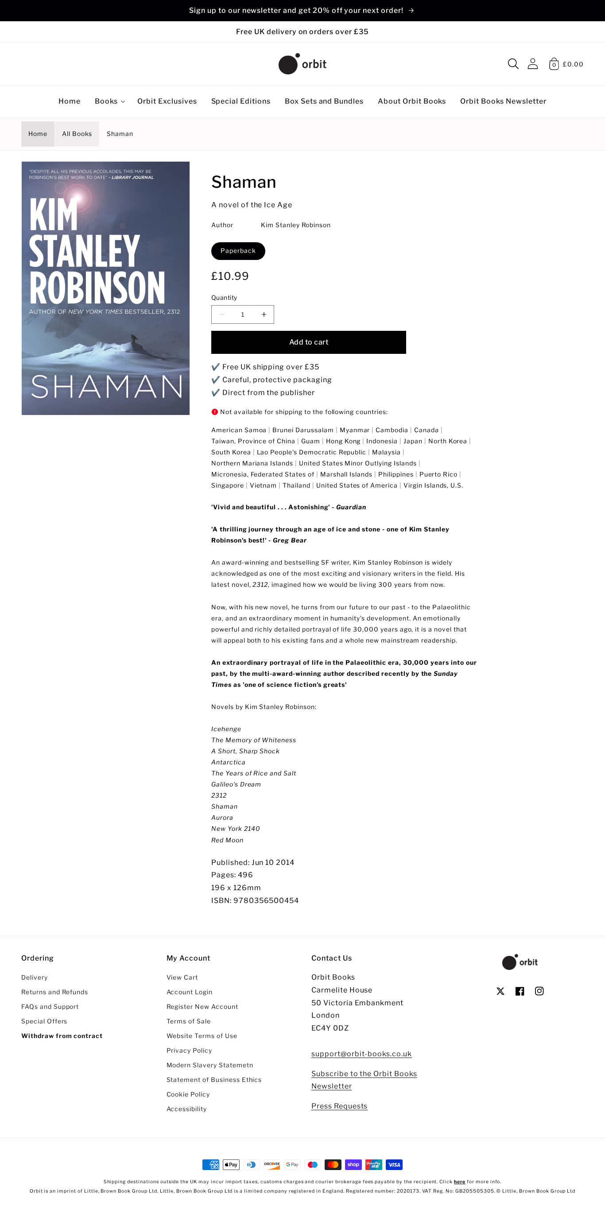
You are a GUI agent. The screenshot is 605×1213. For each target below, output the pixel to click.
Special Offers (44, 1021)
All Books (77, 133)
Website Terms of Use (202, 1035)
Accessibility (187, 1108)
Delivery (34, 977)
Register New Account (202, 1006)
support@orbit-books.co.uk (361, 1054)
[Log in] (532, 63)
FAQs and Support (50, 1006)
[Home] (302, 63)
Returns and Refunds (54, 992)
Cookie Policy (188, 1094)
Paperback (238, 250)
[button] (513, 64)
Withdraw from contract (62, 1035)
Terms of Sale (189, 1021)
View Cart (182, 977)
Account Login (190, 992)
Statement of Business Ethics (214, 1079)
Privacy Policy (189, 1050)
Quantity (224, 297)
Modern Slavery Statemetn (210, 1065)
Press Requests (339, 1106)
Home (37, 133)
